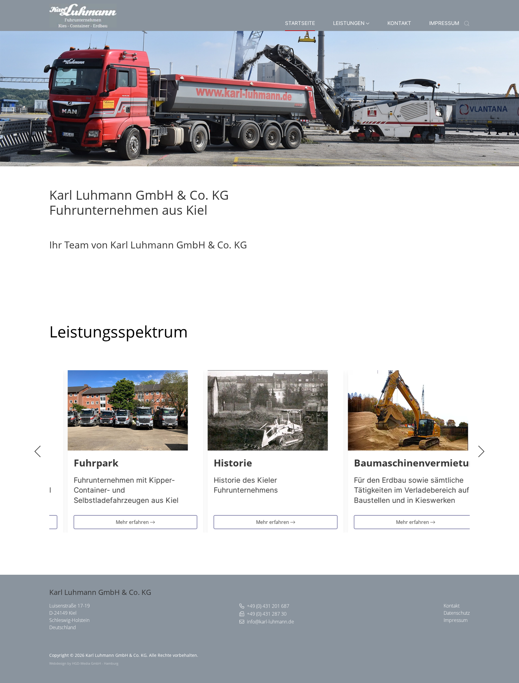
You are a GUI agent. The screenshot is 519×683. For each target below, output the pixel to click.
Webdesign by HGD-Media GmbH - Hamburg (83, 663)
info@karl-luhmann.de (270, 621)
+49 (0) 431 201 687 (268, 606)
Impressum (444, 23)
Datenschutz (457, 613)
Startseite (300, 23)
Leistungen (349, 23)
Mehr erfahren (119, 521)
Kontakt (399, 23)
